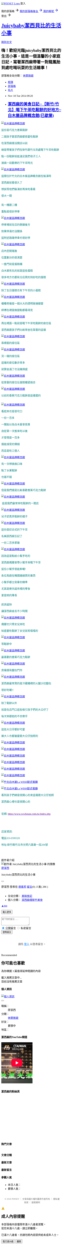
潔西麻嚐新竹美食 (32, 900)
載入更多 (7, 912)
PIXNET (15, 1199)
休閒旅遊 (28, 75)
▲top (4, 905)
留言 (29, 886)
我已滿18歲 (8, 1241)
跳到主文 (6, 42)
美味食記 (27, 896)
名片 (10, 90)
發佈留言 (7, 932)
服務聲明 (36, 1202)
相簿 (10, 82)
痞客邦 (22, 886)
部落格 (12, 86)
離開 (19, 1241)
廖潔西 (5, 868)
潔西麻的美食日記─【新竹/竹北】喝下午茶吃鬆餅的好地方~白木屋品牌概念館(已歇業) (34, 110)
